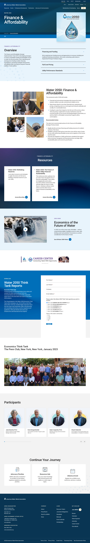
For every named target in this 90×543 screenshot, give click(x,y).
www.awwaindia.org (9, 529)
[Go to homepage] (15, 499)
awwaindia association (10, 525)
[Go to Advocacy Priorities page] (17, 475)
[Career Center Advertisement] (45, 259)
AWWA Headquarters (10, 506)
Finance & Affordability (14, 33)
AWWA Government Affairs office (13, 516)
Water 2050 (6, 33)
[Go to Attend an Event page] (73, 475)
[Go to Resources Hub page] (45, 475)
